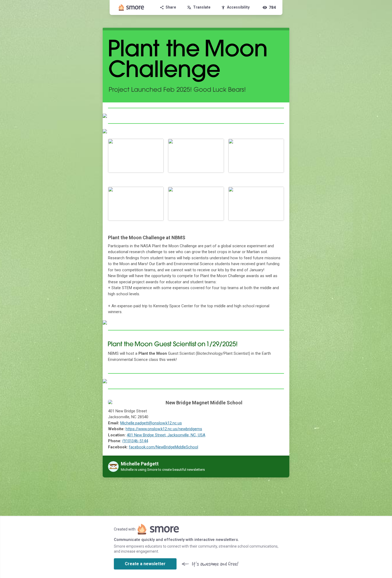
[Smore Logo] (131, 7)
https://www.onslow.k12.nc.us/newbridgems (164, 428)
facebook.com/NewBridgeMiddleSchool (163, 447)
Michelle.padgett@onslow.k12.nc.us (151, 423)
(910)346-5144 (135, 441)
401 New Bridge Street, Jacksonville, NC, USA (166, 435)
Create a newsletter (145, 563)
